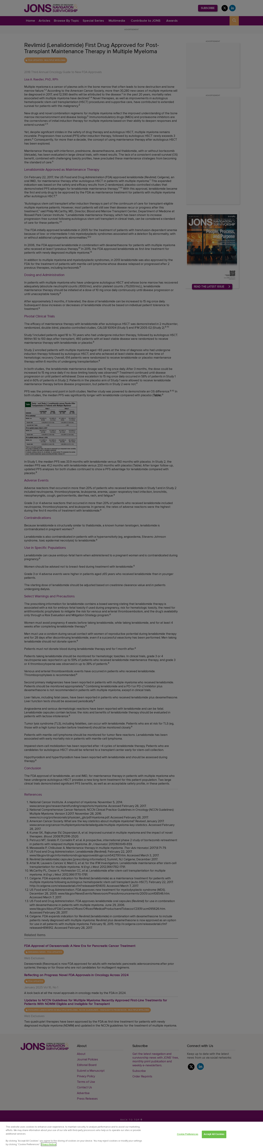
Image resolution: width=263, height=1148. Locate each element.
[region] (131, 1135)
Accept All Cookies (214, 1134)
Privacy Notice (48, 1144)
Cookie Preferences (187, 1134)
